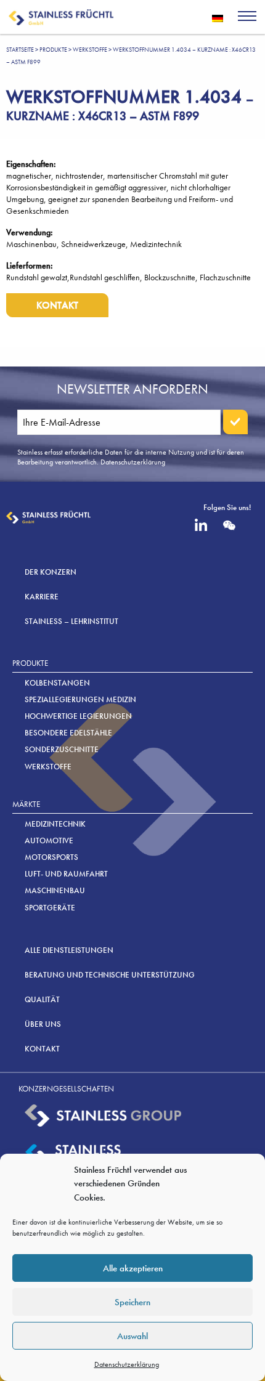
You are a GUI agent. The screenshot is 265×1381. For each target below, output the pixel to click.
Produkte (53, 50)
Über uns (43, 1024)
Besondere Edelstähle (68, 732)
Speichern (132, 1302)
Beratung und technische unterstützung (110, 975)
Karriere (42, 596)
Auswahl (132, 1336)
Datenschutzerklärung (126, 1364)
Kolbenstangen (57, 683)
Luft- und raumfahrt (66, 874)
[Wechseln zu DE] (217, 18)
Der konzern (50, 572)
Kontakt (57, 305)
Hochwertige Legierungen (78, 716)
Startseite (20, 50)
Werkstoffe (90, 50)
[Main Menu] (247, 17)
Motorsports (51, 857)
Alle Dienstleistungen (69, 950)
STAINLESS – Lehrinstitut (71, 621)
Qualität (42, 999)
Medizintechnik (55, 824)
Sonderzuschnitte (62, 749)
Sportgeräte (50, 907)
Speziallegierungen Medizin (80, 699)
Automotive (49, 840)
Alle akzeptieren (133, 1268)
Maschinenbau (55, 890)
